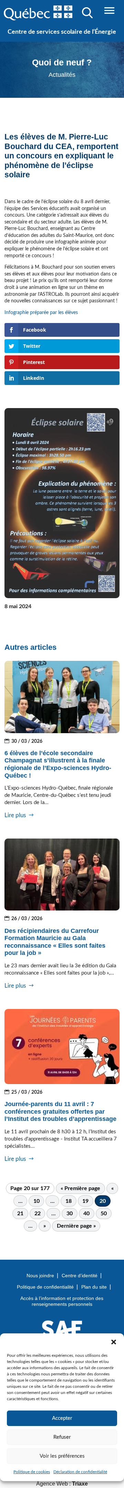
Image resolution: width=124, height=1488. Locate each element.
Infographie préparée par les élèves (41, 312)
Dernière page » (76, 1226)
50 (104, 1213)
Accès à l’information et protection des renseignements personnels (61, 1301)
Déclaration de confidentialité (80, 1472)
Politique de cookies (31, 1472)
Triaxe (80, 1484)
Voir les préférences (62, 1456)
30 (69, 1213)
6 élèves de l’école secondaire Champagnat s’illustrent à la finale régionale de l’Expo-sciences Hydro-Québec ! (57, 764)
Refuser (62, 1437)
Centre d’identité (79, 1275)
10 (36, 1201)
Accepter (62, 1418)
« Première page (80, 1188)
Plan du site (94, 1287)
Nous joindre (40, 1275)
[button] (113, 1342)
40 (86, 1213)
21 (20, 1213)
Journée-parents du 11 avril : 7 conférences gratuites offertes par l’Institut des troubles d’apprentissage (60, 1111)
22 (37, 1213)
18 (68, 1201)
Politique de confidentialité (45, 1287)
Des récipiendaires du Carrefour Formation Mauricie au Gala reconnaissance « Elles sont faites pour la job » (54, 942)
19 (85, 1201)
